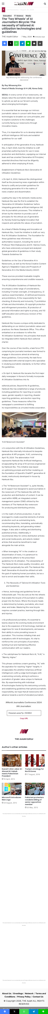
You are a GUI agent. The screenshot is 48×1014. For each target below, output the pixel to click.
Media (28, 16)
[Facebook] (4, 43)
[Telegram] (22, 43)
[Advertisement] (24, 842)
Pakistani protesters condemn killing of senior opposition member (34, 801)
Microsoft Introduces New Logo (11, 798)
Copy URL (24, 718)
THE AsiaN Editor (10, 36)
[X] (10, 43)
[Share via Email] (34, 43)
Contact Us (38, 996)
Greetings (18, 993)
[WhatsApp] (16, 43)
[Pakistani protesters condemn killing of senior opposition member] (35, 789)
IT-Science (18, 16)
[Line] (28, 43)
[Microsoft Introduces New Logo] (12, 789)
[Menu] (3, 4)
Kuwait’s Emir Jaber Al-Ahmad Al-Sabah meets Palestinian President (12, 772)
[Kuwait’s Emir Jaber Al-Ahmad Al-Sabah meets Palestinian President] (12, 760)
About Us (6, 993)
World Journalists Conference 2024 (24, 702)
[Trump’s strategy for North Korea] (35, 760)
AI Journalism (24, 706)
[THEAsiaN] (24, 3)
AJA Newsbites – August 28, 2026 (20, 10)
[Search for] (45, 4)
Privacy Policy (24, 996)
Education (7, 16)
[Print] (40, 43)
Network (29, 993)
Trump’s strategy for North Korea (34, 770)
